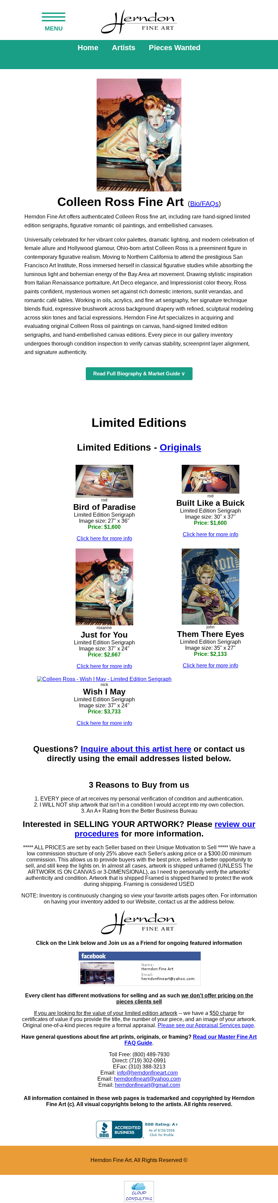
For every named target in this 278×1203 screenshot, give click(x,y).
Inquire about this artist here (136, 748)
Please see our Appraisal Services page (206, 1025)
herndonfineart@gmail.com (147, 1085)
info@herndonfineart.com (147, 1073)
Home (88, 47)
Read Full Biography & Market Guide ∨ (139, 373)
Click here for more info (104, 538)
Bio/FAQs (204, 203)
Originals (180, 447)
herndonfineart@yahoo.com (147, 1079)
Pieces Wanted (174, 47)
